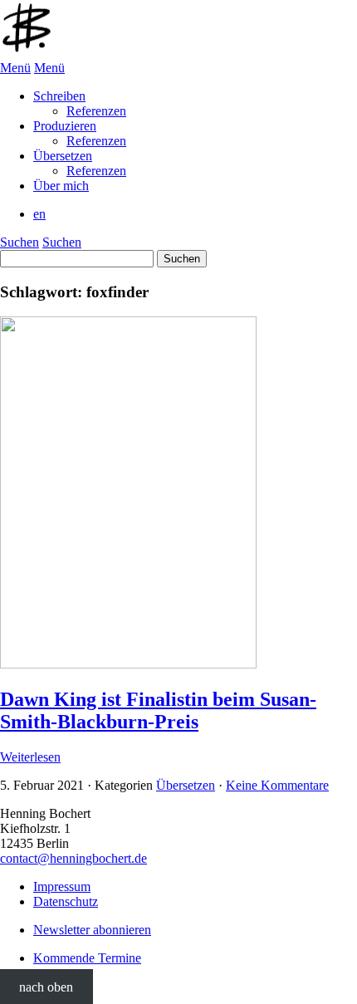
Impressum (61, 886)
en (39, 214)
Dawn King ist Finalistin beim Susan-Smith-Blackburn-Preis (158, 710)
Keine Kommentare (277, 785)
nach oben (46, 986)
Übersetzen (185, 785)
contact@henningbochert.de (73, 858)
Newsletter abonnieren (92, 930)
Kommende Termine (87, 958)
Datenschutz (65, 901)
